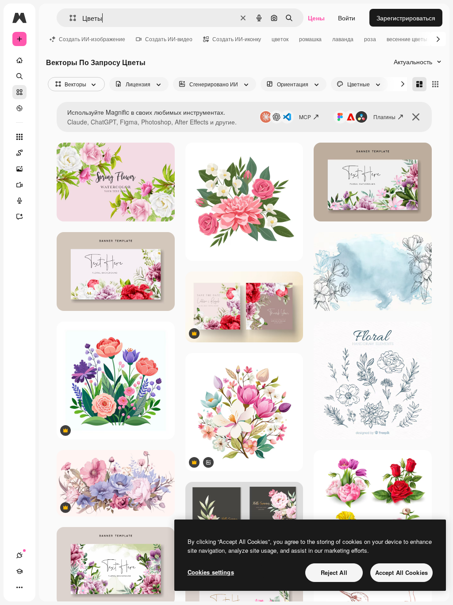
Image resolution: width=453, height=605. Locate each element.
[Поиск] (19, 76)
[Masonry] (419, 84)
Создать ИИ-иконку (236, 39)
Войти (346, 17)
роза (370, 39)
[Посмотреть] (19, 108)
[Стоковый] (19, 92)
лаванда (342, 39)
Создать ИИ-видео (168, 39)
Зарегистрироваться (405, 17)
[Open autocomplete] (69, 18)
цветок (280, 39)
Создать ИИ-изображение (92, 39)
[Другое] (19, 587)
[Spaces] (19, 153)
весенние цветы (407, 39)
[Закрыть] (416, 117)
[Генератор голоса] (19, 201)
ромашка (310, 39)
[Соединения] (19, 555)
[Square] (435, 84)
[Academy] (19, 571)
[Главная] (19, 60)
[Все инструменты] (19, 137)
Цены (316, 17)
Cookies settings (211, 572)
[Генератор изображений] (19, 169)
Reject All (334, 572)
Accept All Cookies (401, 572)
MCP (305, 116)
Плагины (384, 116)
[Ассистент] (19, 216)
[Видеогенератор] (19, 185)
